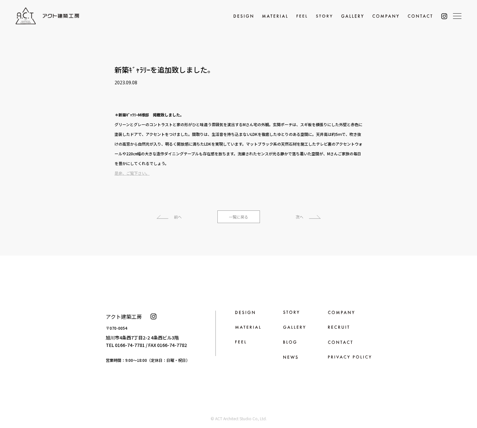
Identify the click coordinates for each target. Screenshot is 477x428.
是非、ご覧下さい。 (132, 173)
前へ (178, 217)
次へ (299, 217)
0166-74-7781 (130, 345)
